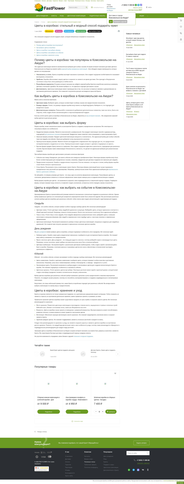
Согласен (180, 483)
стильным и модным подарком (83, 336)
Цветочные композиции (111, 467)
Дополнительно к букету (111, 470)
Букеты (106, 462)
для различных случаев (52, 134)
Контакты (87, 456)
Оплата (67, 462)
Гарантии (68, 464)
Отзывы (67, 470)
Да (111, 21)
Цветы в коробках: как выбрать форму (48, 50)
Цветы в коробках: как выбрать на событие (49, 52)
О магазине (68, 456)
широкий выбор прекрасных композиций (74, 69)
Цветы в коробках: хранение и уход (47, 55)
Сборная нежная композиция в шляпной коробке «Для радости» (48, 399)
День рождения (108, 456)
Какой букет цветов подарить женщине (62, 350)
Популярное (108, 452)
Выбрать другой (120, 21)
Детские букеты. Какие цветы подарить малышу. (103, 351)
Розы (105, 459)
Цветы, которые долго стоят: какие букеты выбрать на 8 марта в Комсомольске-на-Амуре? (135, 106)
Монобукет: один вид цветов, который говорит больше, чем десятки (135, 40)
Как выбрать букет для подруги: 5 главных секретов (136, 55)
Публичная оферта (90, 464)
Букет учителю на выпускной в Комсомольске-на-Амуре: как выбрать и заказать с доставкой (136, 88)
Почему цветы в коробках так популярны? (49, 45)
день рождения (41, 232)
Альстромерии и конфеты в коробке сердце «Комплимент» (77, 398)
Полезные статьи (89, 462)
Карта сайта (69, 476)
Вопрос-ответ (88, 459)
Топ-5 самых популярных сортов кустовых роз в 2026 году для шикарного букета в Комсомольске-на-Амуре (136, 71)
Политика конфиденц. (91, 467)
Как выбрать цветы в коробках (45, 47)
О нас (67, 452)
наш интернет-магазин (93, 116)
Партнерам (68, 467)
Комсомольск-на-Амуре (111, 9)
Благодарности (70, 473)
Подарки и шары (109, 464)
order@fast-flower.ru (98, 7)
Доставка (68, 459)
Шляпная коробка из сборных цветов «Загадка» (104, 398)
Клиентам (87, 452)
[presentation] (36, 354)
